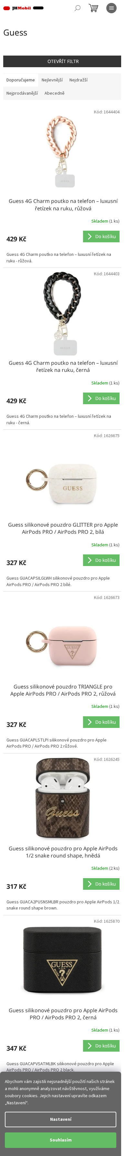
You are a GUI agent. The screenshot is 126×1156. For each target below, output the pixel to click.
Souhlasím (61, 1140)
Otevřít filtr (63, 61)
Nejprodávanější (22, 93)
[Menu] (111, 8)
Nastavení (60, 1119)
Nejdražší (78, 80)
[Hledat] (77, 8)
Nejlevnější (52, 80)
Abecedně (55, 93)
